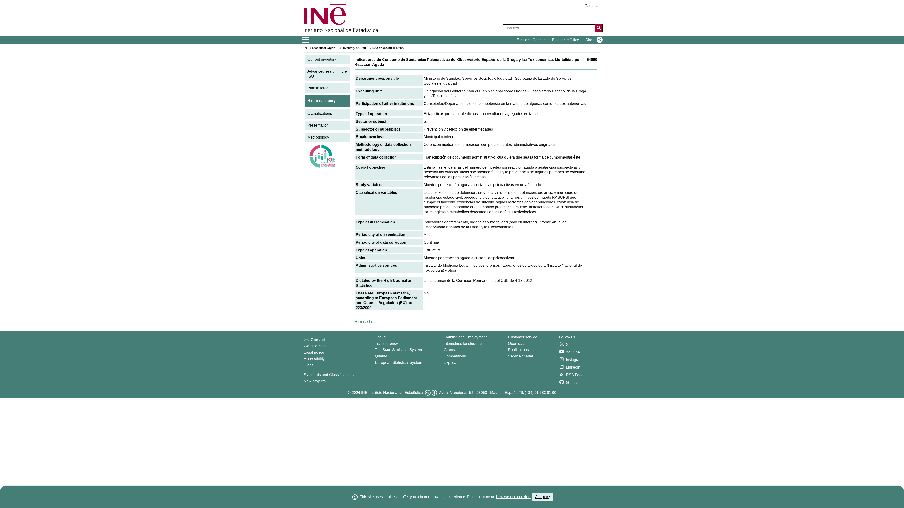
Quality (381, 356)
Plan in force (317, 88)
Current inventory (321, 59)
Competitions (455, 356)
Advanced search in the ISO (327, 73)
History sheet (365, 322)
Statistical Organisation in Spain (334, 48)
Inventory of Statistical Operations (365, 48)
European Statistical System (398, 363)
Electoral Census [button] (531, 40)
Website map (315, 346)
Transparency (386, 343)
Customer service (522, 337)
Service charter (520, 356)
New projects (315, 381)
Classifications (319, 113)
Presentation (318, 125)
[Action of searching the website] (599, 28)
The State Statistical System (398, 350)
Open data (516, 343)
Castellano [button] (594, 6)
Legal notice (314, 352)
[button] (593, 40)
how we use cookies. (513, 497)
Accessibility (314, 359)
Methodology (318, 137)
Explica (450, 363)
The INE (382, 337)
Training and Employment (465, 337)
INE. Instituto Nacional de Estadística (392, 393)
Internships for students (463, 343)
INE (306, 48)
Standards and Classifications (329, 375)
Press (308, 365)
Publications (518, 350)
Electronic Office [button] (565, 40)
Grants (449, 350)
